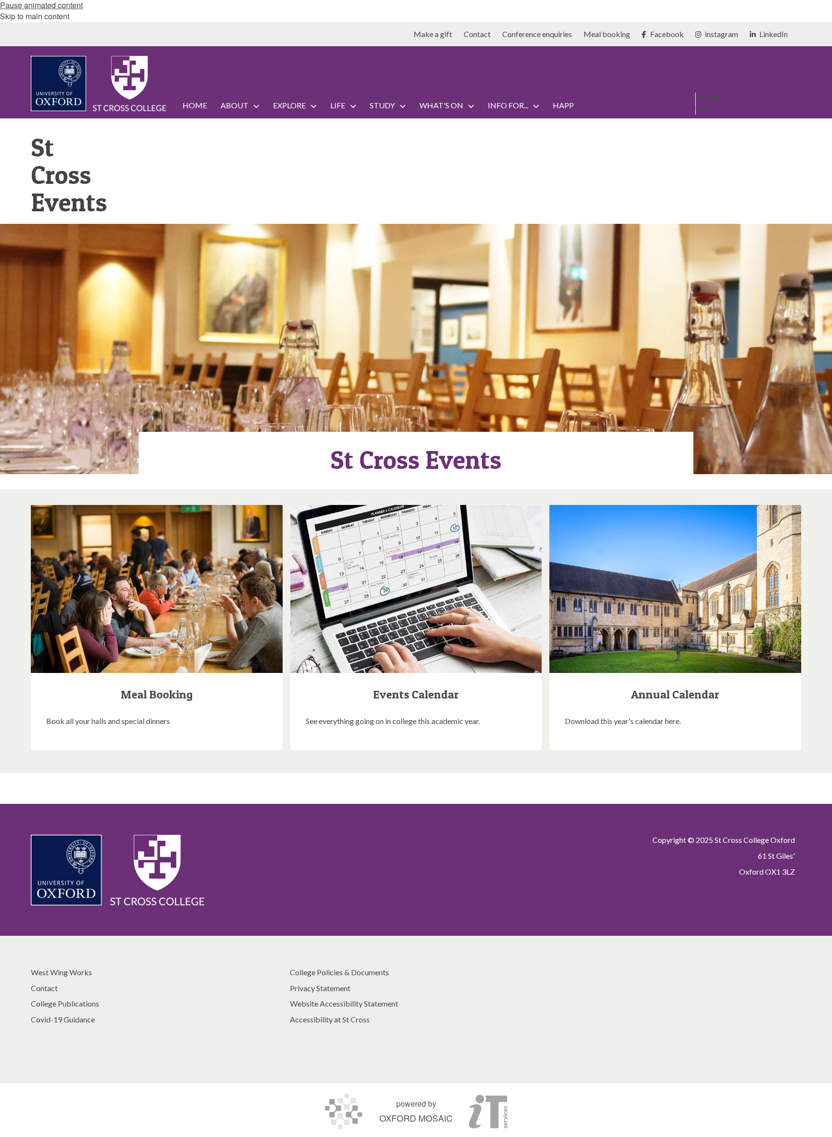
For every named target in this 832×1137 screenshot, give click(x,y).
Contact (44, 988)
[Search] (791, 124)
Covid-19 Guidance (63, 1019)
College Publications (65, 1003)
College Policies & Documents (339, 972)
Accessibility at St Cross (330, 1019)
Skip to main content (34, 16)
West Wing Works (61, 972)
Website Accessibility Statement (344, 1003)
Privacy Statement (320, 988)
